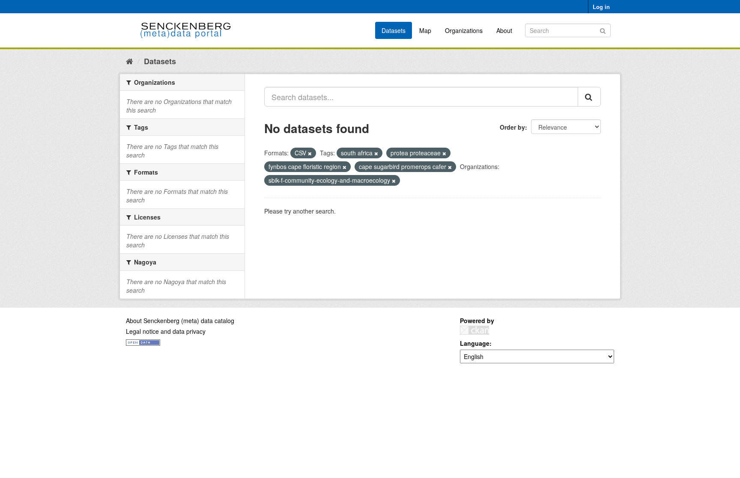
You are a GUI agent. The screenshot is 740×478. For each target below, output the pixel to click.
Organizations (464, 30)
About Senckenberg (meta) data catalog (180, 320)
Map (425, 30)
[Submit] (602, 29)
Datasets (394, 30)
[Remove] (310, 153)
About (504, 30)
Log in (601, 7)
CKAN (474, 330)
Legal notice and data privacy (166, 331)
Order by (512, 127)
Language (474, 343)
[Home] (129, 60)
